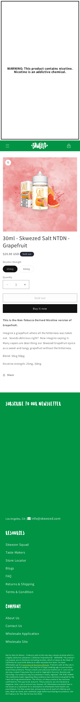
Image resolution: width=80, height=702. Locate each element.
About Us (12, 618)
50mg (28, 269)
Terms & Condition (19, 592)
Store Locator (16, 560)
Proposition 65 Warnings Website (35, 665)
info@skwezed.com (45, 518)
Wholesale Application (22, 633)
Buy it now (40, 308)
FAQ (9, 576)
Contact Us (14, 626)
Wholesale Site (17, 641)
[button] (7, 146)
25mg (12, 269)
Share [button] (10, 375)
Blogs (10, 568)
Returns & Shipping (20, 584)
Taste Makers (15, 552)
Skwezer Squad (17, 544)
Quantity (7, 277)
